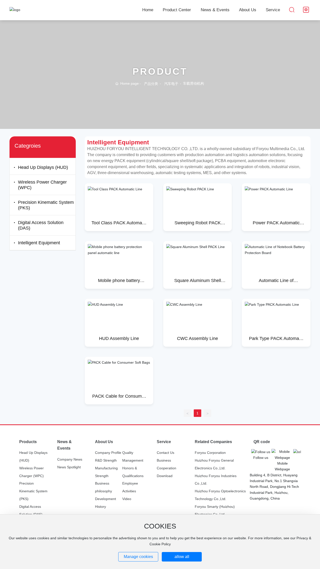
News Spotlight (69, 467)
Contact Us (165, 453)
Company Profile (108, 453)
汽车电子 (171, 84)
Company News (69, 459)
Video (126, 499)
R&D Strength (106, 460)
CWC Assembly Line (197, 338)
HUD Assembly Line (119, 338)
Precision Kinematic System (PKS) (33, 491)
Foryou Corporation (210, 453)
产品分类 (151, 84)
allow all (181, 557)
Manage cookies (138, 557)
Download (164, 476)
